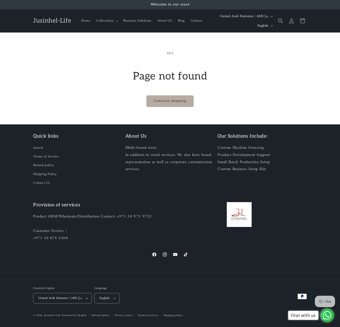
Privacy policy (124, 315)
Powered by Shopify (74, 315)
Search (38, 148)
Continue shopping (170, 101)
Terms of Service (46, 156)
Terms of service (148, 315)
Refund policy (43, 165)
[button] (106, 21)
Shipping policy (173, 315)
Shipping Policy (45, 174)
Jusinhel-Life (52, 315)
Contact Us (41, 183)
